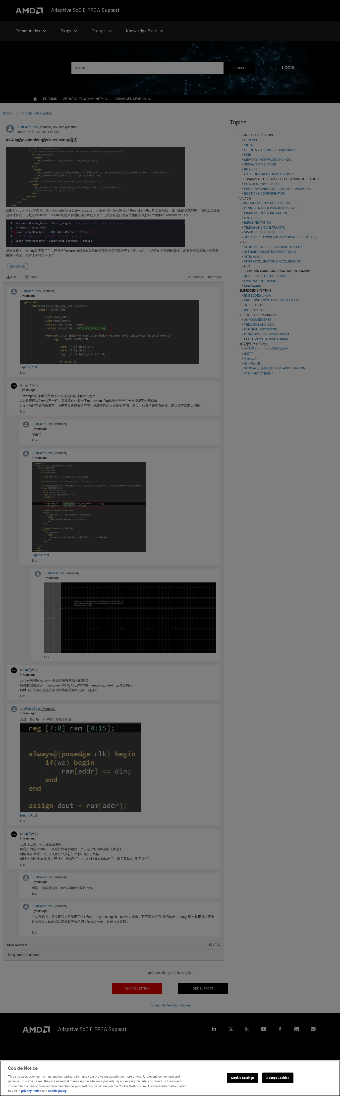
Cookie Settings (242, 1078)
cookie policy (57, 1091)
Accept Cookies (277, 1078)
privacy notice (31, 1091)
